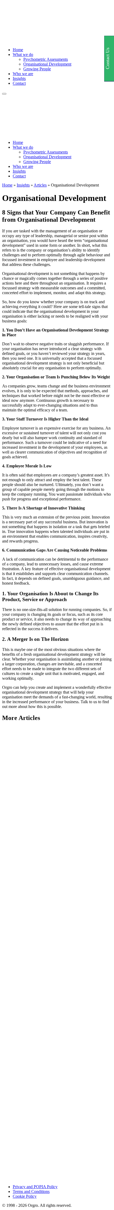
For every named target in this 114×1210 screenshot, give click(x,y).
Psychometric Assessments (45, 59)
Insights (19, 78)
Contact (19, 83)
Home (18, 49)
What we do (23, 54)
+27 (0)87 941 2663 (19, 1190)
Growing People (37, 69)
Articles (40, 185)
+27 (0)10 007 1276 (19, 1195)
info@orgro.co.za (17, 1185)
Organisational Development (47, 64)
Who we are (23, 73)
